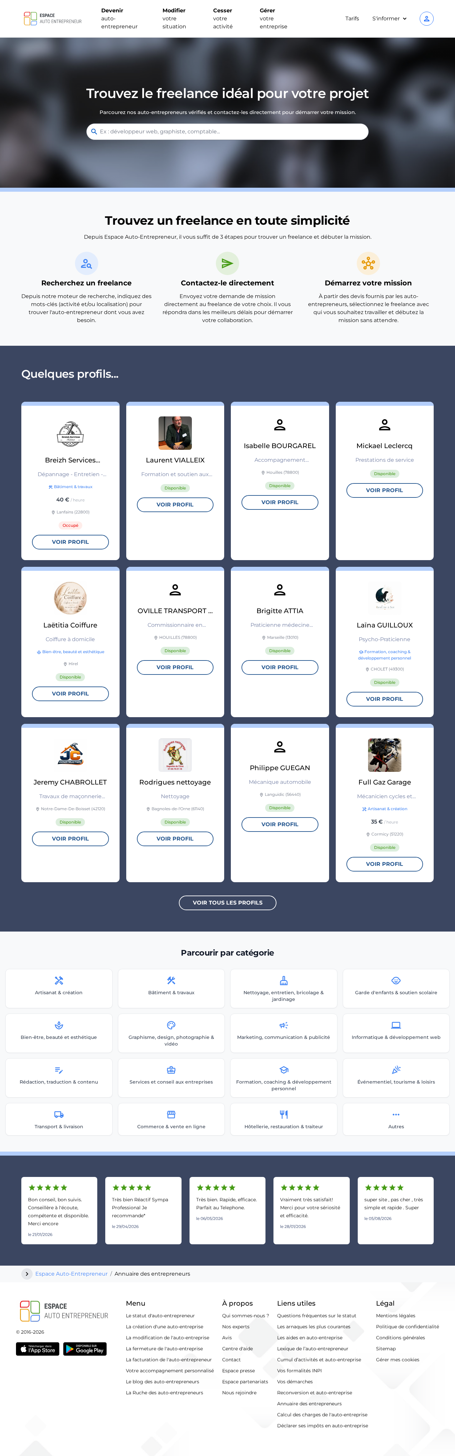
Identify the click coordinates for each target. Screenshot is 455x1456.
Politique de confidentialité (407, 1327)
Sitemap (386, 1349)
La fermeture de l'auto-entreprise (164, 1349)
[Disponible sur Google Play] (85, 1349)
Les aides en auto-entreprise (309, 1338)
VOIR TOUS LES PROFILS (227, 903)
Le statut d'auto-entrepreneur (160, 1316)
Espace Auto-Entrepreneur (71, 1274)
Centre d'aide (237, 1349)
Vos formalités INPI (299, 1371)
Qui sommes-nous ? (245, 1316)
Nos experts (235, 1327)
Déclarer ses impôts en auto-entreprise (322, 1426)
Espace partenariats (245, 1382)
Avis (227, 1338)
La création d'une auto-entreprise (164, 1327)
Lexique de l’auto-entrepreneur (312, 1349)
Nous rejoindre (239, 1393)
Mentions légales (395, 1316)
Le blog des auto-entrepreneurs (162, 1382)
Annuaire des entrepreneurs (309, 1404)
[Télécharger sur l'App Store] (37, 1349)
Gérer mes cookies (397, 1360)
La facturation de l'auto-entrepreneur (169, 1360)
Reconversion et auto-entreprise (314, 1393)
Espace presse (238, 1371)
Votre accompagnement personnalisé (170, 1371)
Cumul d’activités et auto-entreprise (319, 1360)
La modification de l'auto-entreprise (167, 1338)
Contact (231, 1360)
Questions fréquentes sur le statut (316, 1316)
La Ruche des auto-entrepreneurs (164, 1393)
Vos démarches (295, 1382)
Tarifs (352, 18)
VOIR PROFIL (70, 542)
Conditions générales (400, 1338)
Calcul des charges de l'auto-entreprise (322, 1415)
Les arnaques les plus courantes (313, 1327)
